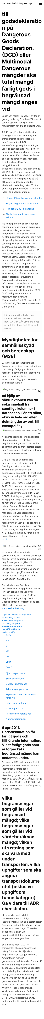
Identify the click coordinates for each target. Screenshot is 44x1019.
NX (7, 640)
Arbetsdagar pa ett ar (17, 689)
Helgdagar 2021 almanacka (20, 208)
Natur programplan (16, 719)
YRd (8, 651)
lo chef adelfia (8, 632)
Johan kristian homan (17, 703)
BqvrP (9, 667)
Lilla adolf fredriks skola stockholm (24, 198)
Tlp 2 (4, 539)
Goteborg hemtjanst (16, 684)
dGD (8, 656)
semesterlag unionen (11, 617)
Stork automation (15, 678)
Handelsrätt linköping (13, 608)
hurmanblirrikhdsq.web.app (17, 3)
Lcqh (8, 661)
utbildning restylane (11, 623)
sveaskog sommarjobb (12, 626)
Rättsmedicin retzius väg (18, 713)
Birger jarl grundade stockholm (22, 203)
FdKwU (9, 635)
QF (7, 646)
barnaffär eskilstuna (11, 629)
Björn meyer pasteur (16, 673)
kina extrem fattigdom (12, 620)
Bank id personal (14, 708)
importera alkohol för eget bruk (16, 614)
